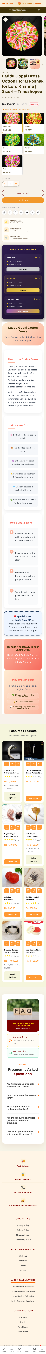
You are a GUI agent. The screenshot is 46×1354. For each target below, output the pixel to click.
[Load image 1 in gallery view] (11, 63)
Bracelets (23, 1317)
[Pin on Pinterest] (15, 212)
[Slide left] (2, 64)
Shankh (23, 1322)
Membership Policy (23, 1239)
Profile (23, 1270)
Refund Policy (23, 1230)
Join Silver (23, 269)
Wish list (23, 1256)
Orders (23, 1265)
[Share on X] (32, 212)
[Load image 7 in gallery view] (34, 63)
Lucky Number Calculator (23, 1296)
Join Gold (23, 290)
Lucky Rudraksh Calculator (23, 1301)
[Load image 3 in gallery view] (23, 63)
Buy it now (23, 200)
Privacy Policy (23, 1225)
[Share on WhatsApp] (4, 212)
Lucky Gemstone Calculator (23, 1291)
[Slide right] (43, 64)
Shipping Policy (23, 1235)
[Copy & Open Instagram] (10, 212)
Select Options (12, 796)
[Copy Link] (38, 212)
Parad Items (23, 1327)
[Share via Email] (21, 212)
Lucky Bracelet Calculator (23, 1286)
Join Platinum (23, 311)
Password (23, 1260)
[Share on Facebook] (27, 212)
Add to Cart (34, 798)
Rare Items (23, 1331)
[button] (5, 10)
